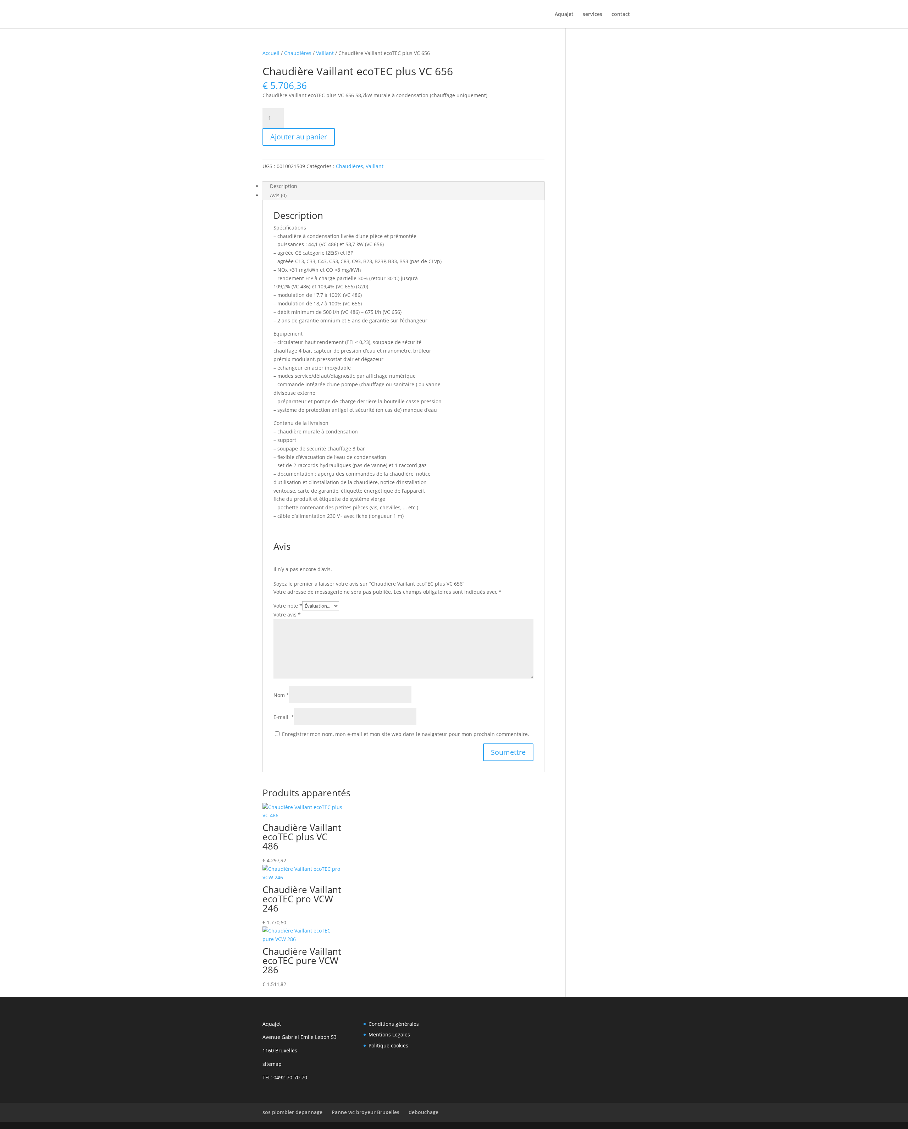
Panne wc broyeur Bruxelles (365, 1112)
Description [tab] (283, 186)
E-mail (283, 717)
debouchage (423, 1112)
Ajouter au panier (298, 137)
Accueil (270, 53)
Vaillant (325, 53)
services (592, 14)
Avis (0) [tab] (278, 195)
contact (620, 14)
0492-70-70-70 (290, 1077)
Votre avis (287, 614)
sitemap (272, 1064)
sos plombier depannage (292, 1112)
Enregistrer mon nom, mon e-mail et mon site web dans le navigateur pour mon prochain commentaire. (405, 734)
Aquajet (564, 14)
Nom (281, 695)
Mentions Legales (389, 1034)
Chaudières (297, 53)
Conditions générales (394, 1023)
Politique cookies (388, 1045)
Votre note (287, 605)
